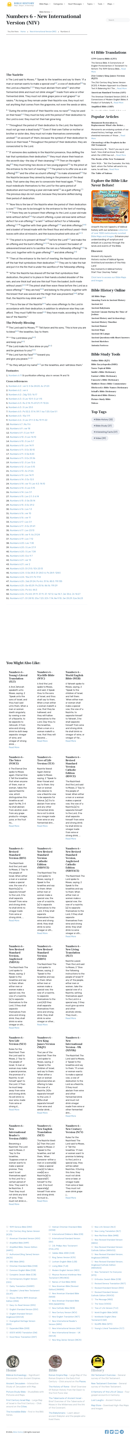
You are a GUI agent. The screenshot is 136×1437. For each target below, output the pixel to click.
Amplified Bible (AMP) (102, 106)
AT (23, 341)
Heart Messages (75, 4)
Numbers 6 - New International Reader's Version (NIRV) (18, 1132)
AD (47, 239)
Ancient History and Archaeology (108, 318)
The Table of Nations (101, 173)
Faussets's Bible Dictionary (105, 380)
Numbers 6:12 (17, 462)
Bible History (44, 12)
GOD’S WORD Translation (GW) (23, 1332)
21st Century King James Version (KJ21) (108, 77)
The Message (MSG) (104, 1299)
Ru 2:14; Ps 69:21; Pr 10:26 (36, 403)
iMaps (109, 4)
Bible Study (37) (104, 425)
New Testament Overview (104, 1383)
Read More (14, 747)
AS (34, 337)
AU (50, 346)
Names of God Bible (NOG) (64, 1282)
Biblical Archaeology (16, 1375)
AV (34, 350)
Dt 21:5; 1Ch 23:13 (34, 568)
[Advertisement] (46, 54)
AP (44, 304)
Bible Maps (43, 4)
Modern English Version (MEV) (65, 1270)
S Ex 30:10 (30, 449)
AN (75, 293)
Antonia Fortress (99, 345)
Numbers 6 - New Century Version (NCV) (74, 1129)
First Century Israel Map (18, 1400)
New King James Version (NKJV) (66, 1340)
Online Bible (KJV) (100, 360)
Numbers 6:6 (15, 420)
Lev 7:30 (30, 543)
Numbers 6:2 (15, 386)
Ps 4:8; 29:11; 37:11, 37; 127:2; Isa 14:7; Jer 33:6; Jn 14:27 (53, 594)
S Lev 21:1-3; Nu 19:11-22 (35, 420)
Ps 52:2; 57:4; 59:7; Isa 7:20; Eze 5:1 (40, 411)
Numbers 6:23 (17, 568)
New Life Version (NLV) (105, 1227)
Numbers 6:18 (17, 534)
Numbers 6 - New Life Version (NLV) (17, 1041)
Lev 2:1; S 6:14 (32, 496)
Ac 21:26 (29, 471)
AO (44, 297)
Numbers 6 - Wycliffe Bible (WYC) (45, 675)
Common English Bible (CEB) (23, 1270)
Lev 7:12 (29, 539)
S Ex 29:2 (29, 505)
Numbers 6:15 (16, 496)
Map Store (96, 1405)
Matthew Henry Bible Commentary (108, 383)
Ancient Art (97, 304)
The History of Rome (59, 1386)
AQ (44, 312)
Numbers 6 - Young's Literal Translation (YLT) (18, 676)
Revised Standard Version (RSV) (109, 1288)
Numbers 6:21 (17, 560)
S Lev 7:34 (31, 551)
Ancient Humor (99, 326)
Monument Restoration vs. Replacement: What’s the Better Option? (107, 125)
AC (81, 233)
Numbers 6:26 (17, 590)
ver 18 (27, 428)
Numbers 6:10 (17, 437)
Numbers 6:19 (17, 539)
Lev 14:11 (29, 445)
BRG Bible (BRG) (17, 1261)
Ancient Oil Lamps (100, 333)
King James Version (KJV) (64, 1257)
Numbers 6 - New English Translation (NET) (44, 1130)
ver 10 (28, 513)
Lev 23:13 (29, 530)
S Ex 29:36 (30, 458)
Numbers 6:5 (15, 411)
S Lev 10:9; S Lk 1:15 (32, 399)
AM (42, 289)
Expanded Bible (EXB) (19, 1328)
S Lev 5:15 (30, 466)
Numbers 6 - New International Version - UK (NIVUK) (74, 1044)
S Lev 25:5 (28, 407)
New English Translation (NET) (66, 1317)
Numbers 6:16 (17, 509)
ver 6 (25, 390)
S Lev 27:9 (31, 547)
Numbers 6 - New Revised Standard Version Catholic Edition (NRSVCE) (44, 858)
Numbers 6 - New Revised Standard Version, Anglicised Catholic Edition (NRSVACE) (73, 860)
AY (39, 364)
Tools (100, 4)
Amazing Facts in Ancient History (108, 300)
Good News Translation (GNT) (23, 1337)
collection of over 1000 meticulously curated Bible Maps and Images (109, 233)
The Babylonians (57, 1413)
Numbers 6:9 (16, 428)
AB (84, 225)
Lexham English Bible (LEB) (64, 1261)
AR (17, 331)
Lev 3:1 (28, 492)
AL (23, 289)
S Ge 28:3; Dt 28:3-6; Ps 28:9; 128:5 (43, 573)
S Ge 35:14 (30, 500)
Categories (58, 4)
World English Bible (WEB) (106, 1312)
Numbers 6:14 (17, 479)
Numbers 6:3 (15, 399)
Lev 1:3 (28, 509)
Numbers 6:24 (17, 573)
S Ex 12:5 (29, 479)
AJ (57, 262)
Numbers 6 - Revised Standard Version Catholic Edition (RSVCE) (73, 766)
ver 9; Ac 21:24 (32, 534)
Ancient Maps (98, 330)
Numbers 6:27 (17, 598)
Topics (90, 4)
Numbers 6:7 (16, 424)
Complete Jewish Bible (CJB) (23, 1274)
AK (24, 285)
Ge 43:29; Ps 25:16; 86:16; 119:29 (41, 585)
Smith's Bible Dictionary (103, 372)
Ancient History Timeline (104, 322)
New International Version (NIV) (43, 32)
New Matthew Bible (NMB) (106, 1235)
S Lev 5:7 (29, 441)
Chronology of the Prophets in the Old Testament (108, 143)
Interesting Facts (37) (106, 432)
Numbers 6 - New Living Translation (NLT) (73, 951)
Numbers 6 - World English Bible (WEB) (74, 675)
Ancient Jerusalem (15, 1383)
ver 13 (28, 560)
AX (30, 358)
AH (52, 252)
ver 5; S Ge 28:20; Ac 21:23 (36, 386)
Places (82, 1381)
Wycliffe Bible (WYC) (103, 1324)
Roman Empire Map (58, 1375)
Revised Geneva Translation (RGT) (110, 1283)
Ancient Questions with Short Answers (110, 337)
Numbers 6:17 (16, 522)
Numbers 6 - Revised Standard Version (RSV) (17, 853)
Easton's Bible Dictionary (104, 376)
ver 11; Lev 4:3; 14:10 (35, 483)
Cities (24, 1406)
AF (45, 243)
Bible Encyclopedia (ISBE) (104, 364)
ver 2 (27, 564)
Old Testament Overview (103, 1375)
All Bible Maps (98, 296)
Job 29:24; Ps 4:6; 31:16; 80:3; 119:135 (43, 581)
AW (34, 354)
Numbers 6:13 (16, 471)
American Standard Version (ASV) (108, 92)
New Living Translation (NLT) (108, 1231)
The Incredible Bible (16, 1411)
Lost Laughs (97, 1400)
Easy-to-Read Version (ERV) (23, 1305)
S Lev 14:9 (29, 433)
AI (75, 252)
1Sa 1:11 (26, 416)
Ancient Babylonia (100, 308)
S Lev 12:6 (30, 462)
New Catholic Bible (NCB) (63, 1308)
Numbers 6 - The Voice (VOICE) (16, 760)
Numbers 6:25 (17, 581)
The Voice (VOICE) (103, 1304)
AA (59, 225)
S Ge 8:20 (29, 454)
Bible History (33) (104, 419)
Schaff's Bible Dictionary (103, 391)
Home (23, 32)
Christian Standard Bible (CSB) (23, 1266)
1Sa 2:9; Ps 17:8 (33, 577)
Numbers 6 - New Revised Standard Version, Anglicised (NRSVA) (16, 954)
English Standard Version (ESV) (24, 1309)
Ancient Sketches (100, 341)
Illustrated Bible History (103, 395)
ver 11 (28, 517)
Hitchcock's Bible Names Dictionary (109, 387)
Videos (94, 403)
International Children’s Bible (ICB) (67, 1234)
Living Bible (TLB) (60, 1266)
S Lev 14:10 (30, 437)
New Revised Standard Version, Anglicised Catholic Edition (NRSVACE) (107, 1264)
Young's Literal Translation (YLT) (109, 1328)
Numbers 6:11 (15, 375)
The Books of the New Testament (107, 159)
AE (69, 239)
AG (82, 248)
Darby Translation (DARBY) (22, 1286)
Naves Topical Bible (101, 368)
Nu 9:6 (27, 424)
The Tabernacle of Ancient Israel (65, 1398)
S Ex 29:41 (30, 526)
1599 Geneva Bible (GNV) (104, 58)
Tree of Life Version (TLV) (106, 1308)
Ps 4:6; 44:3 (31, 590)
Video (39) (101, 438)
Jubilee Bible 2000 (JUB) (63, 1253)
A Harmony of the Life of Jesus (107, 1392)
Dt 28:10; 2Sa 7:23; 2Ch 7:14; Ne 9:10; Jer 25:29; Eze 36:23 (54, 598)
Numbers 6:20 (17, 543)
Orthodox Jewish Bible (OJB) (108, 1279)
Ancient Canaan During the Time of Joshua (109, 313)
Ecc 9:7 (29, 556)
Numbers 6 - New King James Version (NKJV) (46, 1042)
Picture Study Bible (101, 399)
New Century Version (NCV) (64, 1312)
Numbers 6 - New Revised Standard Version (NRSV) (44, 953)
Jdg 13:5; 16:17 (30, 394)
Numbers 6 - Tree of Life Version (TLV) (45, 760)
